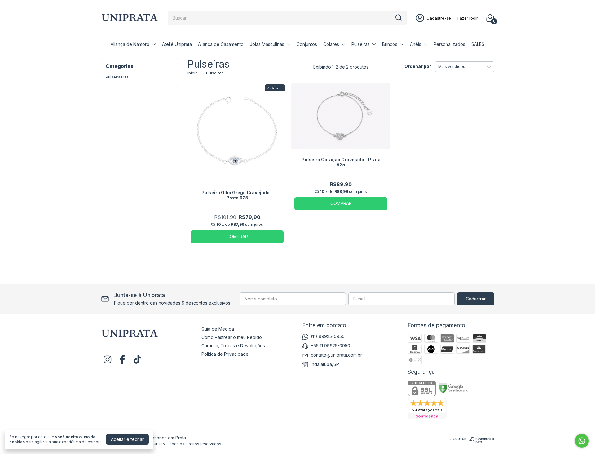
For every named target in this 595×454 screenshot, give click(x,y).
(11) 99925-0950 (328, 336)
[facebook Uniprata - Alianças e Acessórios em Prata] (122, 359)
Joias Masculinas (267, 44)
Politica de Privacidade (225, 354)
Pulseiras (360, 44)
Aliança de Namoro (130, 44)
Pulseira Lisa (117, 77)
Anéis (415, 44)
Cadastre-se (438, 18)
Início (192, 72)
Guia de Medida (217, 329)
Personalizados (449, 44)
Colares (331, 44)
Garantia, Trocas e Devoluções (233, 345)
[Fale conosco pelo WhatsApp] (582, 441)
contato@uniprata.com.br (336, 355)
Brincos (389, 44)
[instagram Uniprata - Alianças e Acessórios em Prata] (107, 359)
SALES (477, 44)
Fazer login (468, 18)
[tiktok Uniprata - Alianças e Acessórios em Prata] (137, 359)
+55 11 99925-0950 (330, 345)
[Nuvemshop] (472, 441)
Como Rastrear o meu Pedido (231, 337)
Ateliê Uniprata (177, 44)
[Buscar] (398, 18)
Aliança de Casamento (221, 44)
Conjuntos (307, 44)
